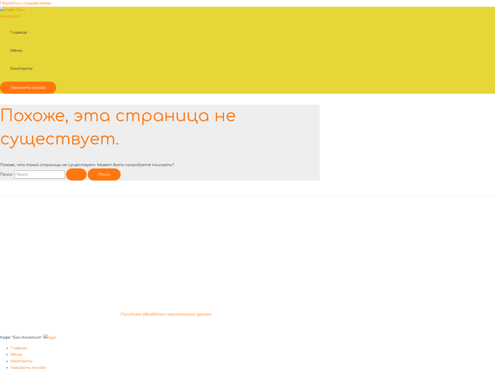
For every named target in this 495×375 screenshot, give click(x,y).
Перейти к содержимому (25, 3)
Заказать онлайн (28, 367)
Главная (18, 32)
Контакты (21, 68)
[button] (28, 88)
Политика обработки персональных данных (165, 314)
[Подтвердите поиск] (76, 174)
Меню (16, 50)
